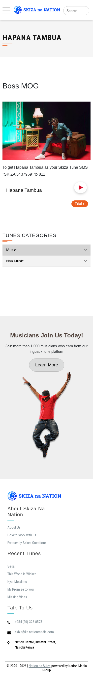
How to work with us (21, 535)
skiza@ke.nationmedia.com (34, 632)
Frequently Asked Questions (27, 543)
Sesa (11, 566)
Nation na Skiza (40, 666)
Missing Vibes (17, 597)
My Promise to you (20, 589)
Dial (79, 204)
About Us (14, 527)
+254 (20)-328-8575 (28, 622)
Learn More (46, 364)
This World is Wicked (21, 574)
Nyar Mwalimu (17, 582)
